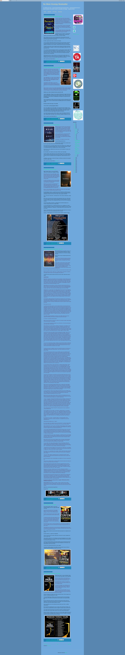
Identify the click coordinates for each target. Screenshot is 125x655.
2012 (75, 167)
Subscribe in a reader (76, 34)
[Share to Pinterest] (64, 61)
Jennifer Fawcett (54, 62)
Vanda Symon (57, 244)
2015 (75, 164)
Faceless (47, 244)
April (75, 138)
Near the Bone (53, 164)
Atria (46, 62)
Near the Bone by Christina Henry (52, 124)
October (76, 131)
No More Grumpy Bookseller (55, 4)
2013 (75, 166)
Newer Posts (45, 644)
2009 (75, 171)
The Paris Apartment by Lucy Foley (52, 573)
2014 (75, 165)
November (76, 130)
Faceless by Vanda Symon (50, 169)
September (76, 132)
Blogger (66, 652)
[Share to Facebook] (63, 61)
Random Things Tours (53, 244)
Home (45, 11)
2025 (75, 124)
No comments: (56, 61)
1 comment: (55, 639)
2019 (75, 159)
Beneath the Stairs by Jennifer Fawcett (53, 16)
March (76, 139)
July (75, 134)
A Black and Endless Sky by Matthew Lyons (54, 67)
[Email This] (60, 61)
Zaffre (57, 568)
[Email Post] (58, 61)
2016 (75, 163)
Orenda (49, 244)
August (76, 133)
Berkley (47, 164)
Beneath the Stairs (49, 62)
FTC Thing (54, 11)
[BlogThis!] (61, 61)
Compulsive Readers (48, 568)
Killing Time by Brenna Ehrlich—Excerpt (53, 249)
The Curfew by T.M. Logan (50, 504)
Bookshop (58, 116)
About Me (49, 11)
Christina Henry (50, 164)
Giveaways (60, 11)
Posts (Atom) (49, 645)
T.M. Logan (54, 568)
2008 (75, 172)
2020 (75, 158)
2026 (75, 123)
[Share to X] (62, 61)
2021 (75, 157)
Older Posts (69, 644)
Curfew (52, 568)
